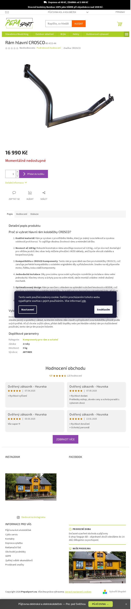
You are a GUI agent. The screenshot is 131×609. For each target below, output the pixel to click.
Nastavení (27, 309)
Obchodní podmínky (15, 552)
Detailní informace (14, 183)
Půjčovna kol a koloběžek (62, 12)
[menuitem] (17, 34)
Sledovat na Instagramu (33, 517)
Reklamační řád (13, 547)
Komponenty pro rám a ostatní (40, 339)
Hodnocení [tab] (21, 214)
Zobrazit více (65, 439)
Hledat (79, 23)
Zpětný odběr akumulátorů (19, 560)
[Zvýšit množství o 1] (17, 172)
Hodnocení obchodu (65, 368)
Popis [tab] (10, 214)
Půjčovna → (100, 604)
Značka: (72, 48)
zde (84, 301)
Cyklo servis (11, 534)
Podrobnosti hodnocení (49, 48)
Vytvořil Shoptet (117, 592)
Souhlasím (103, 309)
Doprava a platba (14, 543)
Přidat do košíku (35, 173)
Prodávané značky (14, 564)
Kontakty (9, 539)
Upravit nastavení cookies (78, 592)
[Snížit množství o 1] (17, 176)
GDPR (8, 556)
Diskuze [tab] (35, 214)
